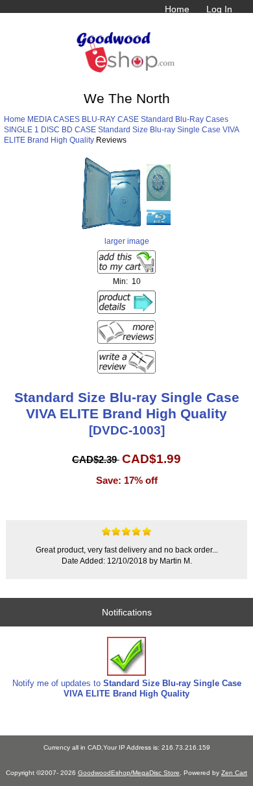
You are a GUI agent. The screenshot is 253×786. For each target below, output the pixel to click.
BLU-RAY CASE (110, 119)
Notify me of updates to (126, 688)
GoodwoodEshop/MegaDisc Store (129, 772)
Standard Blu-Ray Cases (184, 119)
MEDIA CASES (53, 119)
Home (177, 9)
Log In (219, 9)
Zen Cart (234, 772)
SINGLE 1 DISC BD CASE (50, 129)
